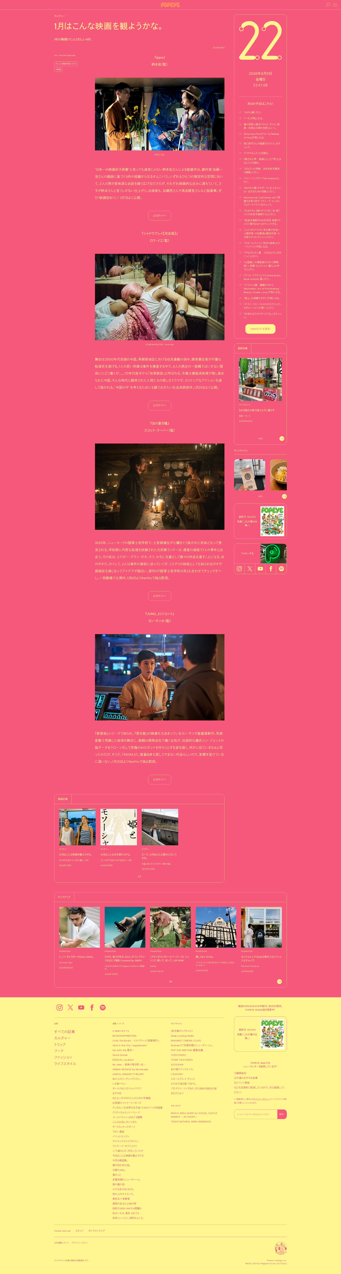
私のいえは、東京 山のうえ (126, 1213)
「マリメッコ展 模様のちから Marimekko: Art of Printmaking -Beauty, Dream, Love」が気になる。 (262, 288)
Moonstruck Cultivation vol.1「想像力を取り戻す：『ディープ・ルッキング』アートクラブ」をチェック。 (262, 201)
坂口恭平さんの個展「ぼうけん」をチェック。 (262, 145)
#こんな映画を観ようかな (66, 63)
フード (58, 1051)
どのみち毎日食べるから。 (183, 1083)
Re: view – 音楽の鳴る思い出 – (129, 1064)
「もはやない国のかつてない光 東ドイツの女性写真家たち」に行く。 (262, 212)
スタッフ (79, 1230)
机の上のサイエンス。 (123, 1194)
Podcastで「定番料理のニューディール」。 (192, 1045)
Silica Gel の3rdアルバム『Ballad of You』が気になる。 (261, 135)
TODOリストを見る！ (260, 329)
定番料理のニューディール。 (127, 1179)
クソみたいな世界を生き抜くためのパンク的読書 (138, 1107)
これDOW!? (177, 1074)
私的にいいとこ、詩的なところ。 (128, 1218)
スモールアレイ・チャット (183, 1079)
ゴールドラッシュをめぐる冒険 (127, 1117)
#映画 (58, 69)
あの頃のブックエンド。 (182, 1069)
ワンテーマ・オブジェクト (125, 1146)
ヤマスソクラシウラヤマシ (125, 1141)
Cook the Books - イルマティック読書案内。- (136, 1040)
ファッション (63, 1057)
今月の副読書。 (120, 1160)
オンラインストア (96, 1230)
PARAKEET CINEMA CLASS (186, 1040)
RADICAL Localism (123, 1059)
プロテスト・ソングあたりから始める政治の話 (194, 1088)
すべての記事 (64, 1032)
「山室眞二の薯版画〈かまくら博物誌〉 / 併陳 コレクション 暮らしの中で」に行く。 (261, 266)
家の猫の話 (119, 1184)
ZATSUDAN (177, 1064)
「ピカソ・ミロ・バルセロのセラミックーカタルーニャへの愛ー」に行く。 (263, 306)
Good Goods (120, 1055)
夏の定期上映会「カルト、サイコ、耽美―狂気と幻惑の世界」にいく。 (262, 126)
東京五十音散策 (121, 1198)
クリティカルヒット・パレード (126, 1112)
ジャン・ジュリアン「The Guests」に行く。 (262, 180)
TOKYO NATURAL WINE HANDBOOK (191, 1121)
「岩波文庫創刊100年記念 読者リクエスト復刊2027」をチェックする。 (262, 222)
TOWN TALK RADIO (182, 1059)
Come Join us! (62, 1230)
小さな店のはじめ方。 (123, 1189)
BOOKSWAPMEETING (125, 1035)
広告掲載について (61, 1242)
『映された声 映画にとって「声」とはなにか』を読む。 (262, 161)
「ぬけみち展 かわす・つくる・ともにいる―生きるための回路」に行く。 (262, 189)
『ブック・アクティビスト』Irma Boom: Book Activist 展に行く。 (262, 277)
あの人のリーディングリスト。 (127, 1079)
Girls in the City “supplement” (130, 1045)
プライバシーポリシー (260, 1099)
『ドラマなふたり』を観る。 (256, 153)
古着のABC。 (119, 1170)
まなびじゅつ (177, 1093)
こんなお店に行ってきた (125, 1122)
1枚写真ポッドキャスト (182, 1031)
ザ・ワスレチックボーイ (124, 1127)
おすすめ (117, 1093)
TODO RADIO (178, 1055)
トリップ (60, 1044)
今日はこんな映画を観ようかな (128, 1155)
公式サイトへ (159, 215)
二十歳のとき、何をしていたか (128, 1151)
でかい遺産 (118, 1131)
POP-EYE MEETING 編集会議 (187, 1050)
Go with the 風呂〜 (123, 1050)
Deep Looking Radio (182, 1035)
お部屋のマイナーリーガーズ (127, 1103)
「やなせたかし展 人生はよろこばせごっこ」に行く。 (263, 254)
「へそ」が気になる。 (253, 118)
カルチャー (62, 1038)
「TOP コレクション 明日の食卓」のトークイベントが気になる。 (262, 245)
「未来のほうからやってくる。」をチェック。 (263, 315)
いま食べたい (119, 1083)
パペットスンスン (121, 1136)
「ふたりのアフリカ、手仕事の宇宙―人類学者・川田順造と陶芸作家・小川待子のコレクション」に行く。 (262, 233)
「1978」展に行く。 (253, 112)
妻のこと (117, 1174)
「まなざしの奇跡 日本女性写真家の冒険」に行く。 (262, 170)
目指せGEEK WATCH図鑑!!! (127, 1208)
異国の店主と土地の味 (124, 1203)
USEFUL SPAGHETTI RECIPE (128, 1074)
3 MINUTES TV (121, 1031)
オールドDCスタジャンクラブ (127, 1088)
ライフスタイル (65, 1064)
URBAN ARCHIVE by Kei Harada (130, 1069)
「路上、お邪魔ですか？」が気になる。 (262, 298)
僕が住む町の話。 (122, 1165)
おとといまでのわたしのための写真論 (132, 1098)
